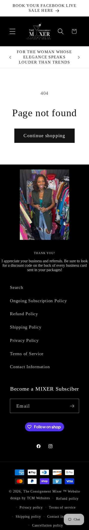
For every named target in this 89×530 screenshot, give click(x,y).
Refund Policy (24, 313)
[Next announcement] (78, 57)
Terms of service (62, 507)
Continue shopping (44, 135)
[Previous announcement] (10, 57)
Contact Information (30, 366)
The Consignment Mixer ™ (45, 491)
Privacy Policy (24, 340)
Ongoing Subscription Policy (38, 300)
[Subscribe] (72, 406)
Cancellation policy (47, 525)
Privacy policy (31, 507)
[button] (12, 31)
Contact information (63, 516)
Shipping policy (28, 516)
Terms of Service (27, 353)
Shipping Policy (25, 327)
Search (16, 287)
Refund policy (67, 498)
